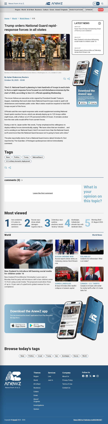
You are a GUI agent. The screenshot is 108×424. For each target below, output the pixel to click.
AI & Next (30, 10)
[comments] (64, 79)
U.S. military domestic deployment (18, 161)
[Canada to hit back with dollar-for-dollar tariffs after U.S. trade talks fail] (92, 274)
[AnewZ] (12, 380)
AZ (95, 3)
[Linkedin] (87, 376)
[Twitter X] (90, 376)
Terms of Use (67, 384)
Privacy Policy (67, 380)
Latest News (81, 23)
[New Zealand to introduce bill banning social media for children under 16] (28, 254)
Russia (76, 356)
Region (17, 10)
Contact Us (66, 388)
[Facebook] (83, 376)
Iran (56, 356)
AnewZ (15, 420)
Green (52, 10)
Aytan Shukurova (14, 77)
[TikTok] (101, 376)
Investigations (76, 10)
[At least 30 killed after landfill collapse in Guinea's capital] (66, 274)
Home (6, 18)
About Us (65, 376)
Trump (26, 157)
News (8, 157)
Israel (40, 356)
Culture (46, 10)
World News (24, 18)
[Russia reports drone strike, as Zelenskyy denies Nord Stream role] (66, 247)
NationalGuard (38, 157)
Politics (16, 157)
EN (98, 3)
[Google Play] (92, 103)
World (23, 10)
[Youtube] (94, 376)
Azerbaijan (65, 356)
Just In (50, 380)
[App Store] (82, 103)
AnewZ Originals (61, 10)
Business (38, 10)
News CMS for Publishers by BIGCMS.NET (88, 420)
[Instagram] (97, 376)
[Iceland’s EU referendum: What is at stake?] (92, 247)
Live (49, 376)
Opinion (88, 10)
